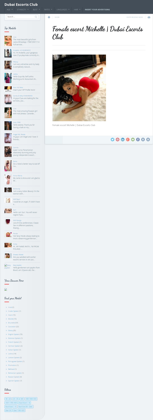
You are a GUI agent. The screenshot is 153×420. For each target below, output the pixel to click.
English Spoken (13, 334)
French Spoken (13, 342)
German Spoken (14, 346)
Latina (10, 353)
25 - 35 (15, 399)
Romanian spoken (15, 373)
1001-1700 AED (11, 403)
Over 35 (8, 410)
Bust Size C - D (11, 406)
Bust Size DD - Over (25, 406)
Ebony (10, 330)
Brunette (11, 323)
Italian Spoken (13, 350)
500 (22, 399)
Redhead (11, 369)
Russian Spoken (13, 377)
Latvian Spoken (13, 357)
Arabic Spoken (13, 311)
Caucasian (12, 326)
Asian (10, 315)
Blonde (10, 319)
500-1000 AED (31, 399)
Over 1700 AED (19, 410)
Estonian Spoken (14, 338)
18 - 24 (8, 399)
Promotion (12, 365)
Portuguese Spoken (15, 361)
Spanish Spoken (14, 381)
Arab (10, 307)
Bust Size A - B (24, 403)
